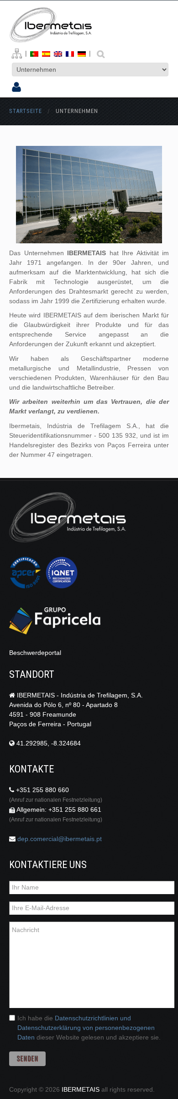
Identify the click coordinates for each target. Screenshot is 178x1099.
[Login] (16, 87)
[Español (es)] (46, 53)
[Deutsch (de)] (82, 53)
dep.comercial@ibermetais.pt (59, 838)
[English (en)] (58, 53)
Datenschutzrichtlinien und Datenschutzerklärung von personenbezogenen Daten (86, 1027)
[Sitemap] (16, 53)
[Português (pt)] (34, 53)
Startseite (25, 110)
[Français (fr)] (70, 53)
